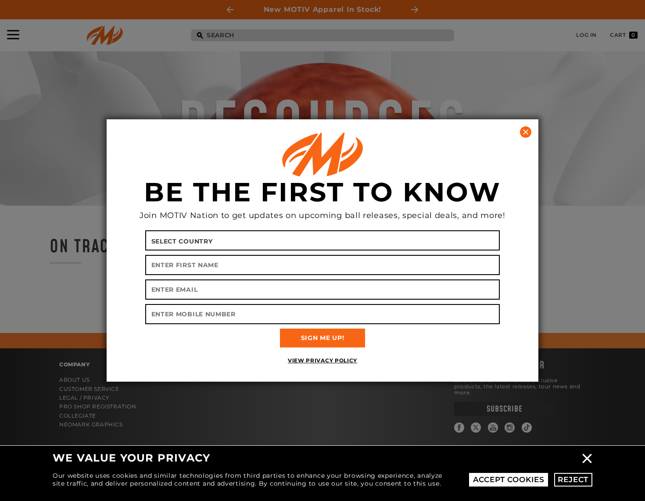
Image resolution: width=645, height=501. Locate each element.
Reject (573, 479)
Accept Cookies (509, 479)
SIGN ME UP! (322, 338)
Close (587, 458)
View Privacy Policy (322, 360)
